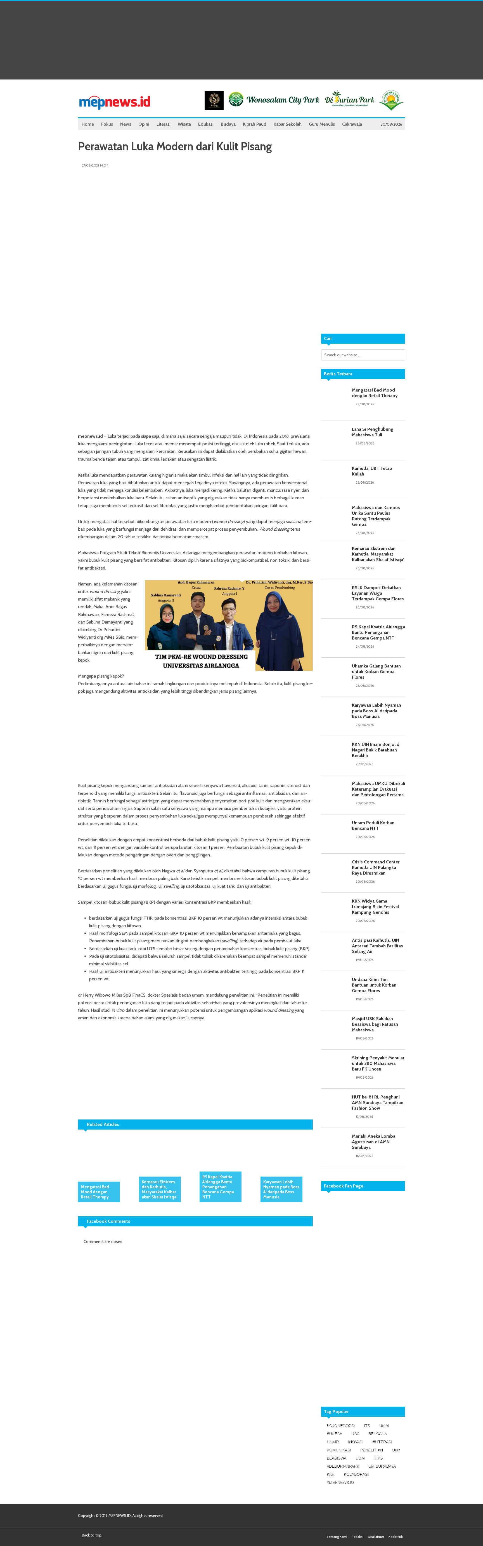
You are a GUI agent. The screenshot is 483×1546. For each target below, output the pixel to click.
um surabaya (382, 1466)
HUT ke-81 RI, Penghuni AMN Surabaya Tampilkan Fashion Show (377, 1102)
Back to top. (91, 1535)
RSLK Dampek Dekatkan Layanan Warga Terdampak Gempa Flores (378, 593)
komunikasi (338, 1449)
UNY (396, 1449)
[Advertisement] (241, 40)
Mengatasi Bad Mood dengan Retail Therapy (95, 1192)
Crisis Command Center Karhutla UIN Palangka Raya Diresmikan (375, 867)
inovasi (355, 1441)
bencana (377, 1433)
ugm (359, 1458)
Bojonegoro (340, 1425)
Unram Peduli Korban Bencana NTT (373, 825)
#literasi (382, 1441)
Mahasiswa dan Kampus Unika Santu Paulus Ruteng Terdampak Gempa (376, 516)
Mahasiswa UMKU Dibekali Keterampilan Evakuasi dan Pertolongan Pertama (378, 789)
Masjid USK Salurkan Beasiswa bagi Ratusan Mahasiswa (375, 1024)
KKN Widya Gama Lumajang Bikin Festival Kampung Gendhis (375, 906)
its (367, 1425)
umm (384, 1425)
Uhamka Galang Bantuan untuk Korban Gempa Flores (376, 671)
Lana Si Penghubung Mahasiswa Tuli (373, 432)
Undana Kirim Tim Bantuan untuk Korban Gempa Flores (374, 985)
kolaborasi (356, 1474)
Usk (355, 1433)
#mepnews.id (340, 1482)
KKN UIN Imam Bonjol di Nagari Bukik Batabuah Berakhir (376, 750)
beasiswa (336, 1458)
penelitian (371, 1449)
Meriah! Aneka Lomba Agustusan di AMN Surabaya (373, 1141)
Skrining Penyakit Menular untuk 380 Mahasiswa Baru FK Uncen (378, 1063)
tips (378, 1458)
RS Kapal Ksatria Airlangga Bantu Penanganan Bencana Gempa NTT (218, 1187)
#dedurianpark (342, 1466)
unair (332, 1441)
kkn (330, 1474)
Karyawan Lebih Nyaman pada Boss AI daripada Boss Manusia (281, 1189)
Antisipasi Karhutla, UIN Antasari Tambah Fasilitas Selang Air (377, 946)
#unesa (334, 1433)
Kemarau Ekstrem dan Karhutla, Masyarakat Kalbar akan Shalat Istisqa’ (159, 1189)
